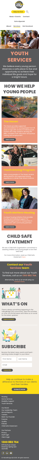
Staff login (5, 435)
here (23, 257)
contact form (19, 282)
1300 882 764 (29, 275)
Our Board (5, 408)
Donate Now (19, 389)
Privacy (4, 433)
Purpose (4, 419)
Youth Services (7, 403)
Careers (4, 415)
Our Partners (6, 430)
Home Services (7, 399)
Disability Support (8, 401)
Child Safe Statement (9, 426)
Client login (6, 437)
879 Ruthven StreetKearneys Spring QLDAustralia (9, 447)
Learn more (10, 139)
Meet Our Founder (8, 417)
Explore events (9, 319)
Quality (4, 421)
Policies (4, 424)
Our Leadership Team (9, 410)
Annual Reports (7, 412)
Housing (4, 397)
